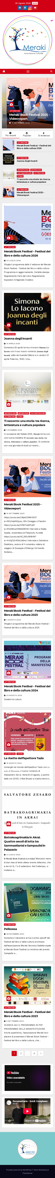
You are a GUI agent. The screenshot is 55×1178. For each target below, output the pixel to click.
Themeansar (27, 1173)
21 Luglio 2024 (13, 855)
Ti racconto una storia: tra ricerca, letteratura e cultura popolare (33, 180)
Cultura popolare (25, 173)
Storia (20, 176)
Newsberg (43, 1170)
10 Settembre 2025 (15, 513)
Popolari (27, 135)
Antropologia (23, 170)
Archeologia (36, 170)
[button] (51, 71)
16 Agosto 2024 (14, 763)
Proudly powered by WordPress (19, 1170)
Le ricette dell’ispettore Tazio (24, 758)
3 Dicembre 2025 (14, 430)
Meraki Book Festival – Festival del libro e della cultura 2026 (34, 147)
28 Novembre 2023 (15, 934)
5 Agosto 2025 (13, 620)
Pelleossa (10, 929)
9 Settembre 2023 (15, 1021)
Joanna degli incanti (19, 119)
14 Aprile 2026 (14, 123)
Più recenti (11, 135)
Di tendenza (44, 135)
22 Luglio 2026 (13, 261)
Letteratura (10, 115)
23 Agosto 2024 (14, 695)
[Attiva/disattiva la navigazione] (28, 71)
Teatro (20, 754)
